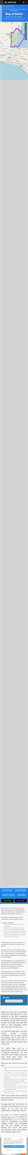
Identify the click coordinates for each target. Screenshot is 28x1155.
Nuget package (7, 900)
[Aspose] (10, 2)
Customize (8, 1150)
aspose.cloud (21, 19)
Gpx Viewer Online (7, 890)
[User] (26, 2)
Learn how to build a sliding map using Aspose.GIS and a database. (14, 9)
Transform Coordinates (8, 895)
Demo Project (20, 900)
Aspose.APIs (16, 1119)
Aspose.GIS (25, 886)
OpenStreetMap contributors (16, 886)
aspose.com (12, 19)
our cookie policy (17, 1143)
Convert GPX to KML (20, 890)
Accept (14, 1146)
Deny (19, 1150)
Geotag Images (21, 895)
